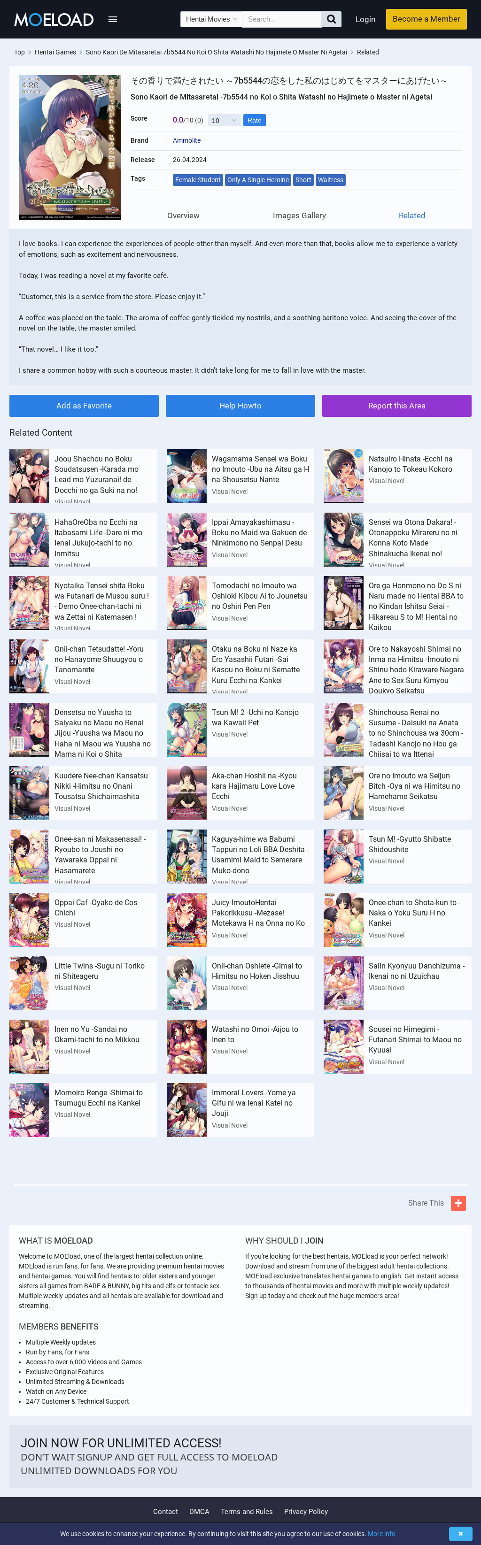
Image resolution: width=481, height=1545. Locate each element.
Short (303, 180)
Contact (165, 1511)
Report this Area (397, 405)
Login (365, 19)
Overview (183, 216)
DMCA (199, 1511)
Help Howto (240, 405)
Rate (255, 120)
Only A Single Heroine (258, 180)
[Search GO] (331, 19)
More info (382, 1533)
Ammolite (187, 140)
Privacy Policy (306, 1511)
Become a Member (426, 18)
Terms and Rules (247, 1511)
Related (412, 216)
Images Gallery (299, 216)
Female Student (198, 180)
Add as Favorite (84, 405)
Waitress (330, 180)
